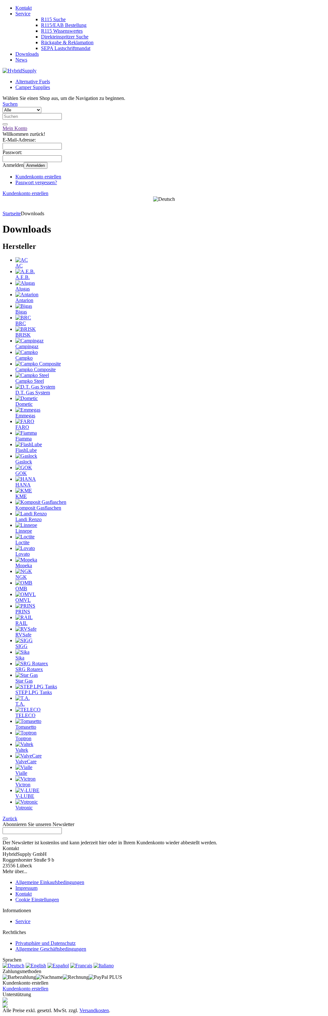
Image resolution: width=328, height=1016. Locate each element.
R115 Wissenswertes (62, 31)
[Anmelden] (5, 839)
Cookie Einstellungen (37, 899)
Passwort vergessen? (36, 182)
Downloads (27, 54)
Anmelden (35, 165)
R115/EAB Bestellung (63, 25)
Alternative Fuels (32, 81)
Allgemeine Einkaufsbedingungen (49, 882)
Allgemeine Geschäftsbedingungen (50, 949)
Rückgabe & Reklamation (67, 42)
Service (22, 13)
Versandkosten (94, 1010)
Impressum (26, 888)
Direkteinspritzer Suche (64, 36)
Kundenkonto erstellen (38, 176)
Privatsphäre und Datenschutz (45, 943)
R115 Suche (53, 19)
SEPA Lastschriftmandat (65, 48)
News (21, 59)
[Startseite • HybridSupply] (20, 70)
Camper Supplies (32, 87)
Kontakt (23, 8)
